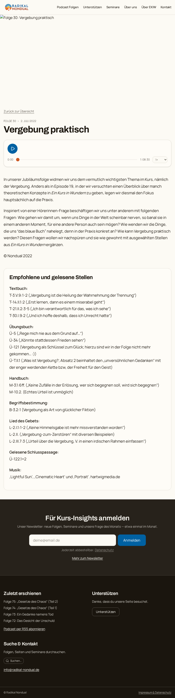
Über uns (130, 7)
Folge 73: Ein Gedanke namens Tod (28, 614)
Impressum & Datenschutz (155, 692)
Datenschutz (104, 550)
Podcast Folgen (68, 7)
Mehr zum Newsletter (87, 558)
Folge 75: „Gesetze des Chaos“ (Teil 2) (31, 601)
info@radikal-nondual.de (21, 669)
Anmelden (131, 540)
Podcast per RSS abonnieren (24, 629)
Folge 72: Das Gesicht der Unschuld (29, 620)
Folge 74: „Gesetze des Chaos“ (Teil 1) (30, 608)
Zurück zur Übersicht (19, 111)
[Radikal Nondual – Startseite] (17, 7)
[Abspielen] (13, 149)
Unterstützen (92, 7)
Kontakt (166, 7)
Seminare (113, 7)
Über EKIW (149, 7)
